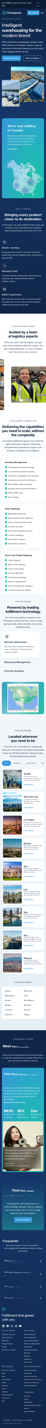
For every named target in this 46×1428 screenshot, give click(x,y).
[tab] (21, 644)
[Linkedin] (3, 1326)
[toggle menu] (42, 12)
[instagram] (16, 1326)
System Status (28, 1420)
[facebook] (7, 1326)
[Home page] (11, 13)
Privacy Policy (6, 1420)
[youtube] (20, 1326)
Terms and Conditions (17, 1420)
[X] (11, 1326)
